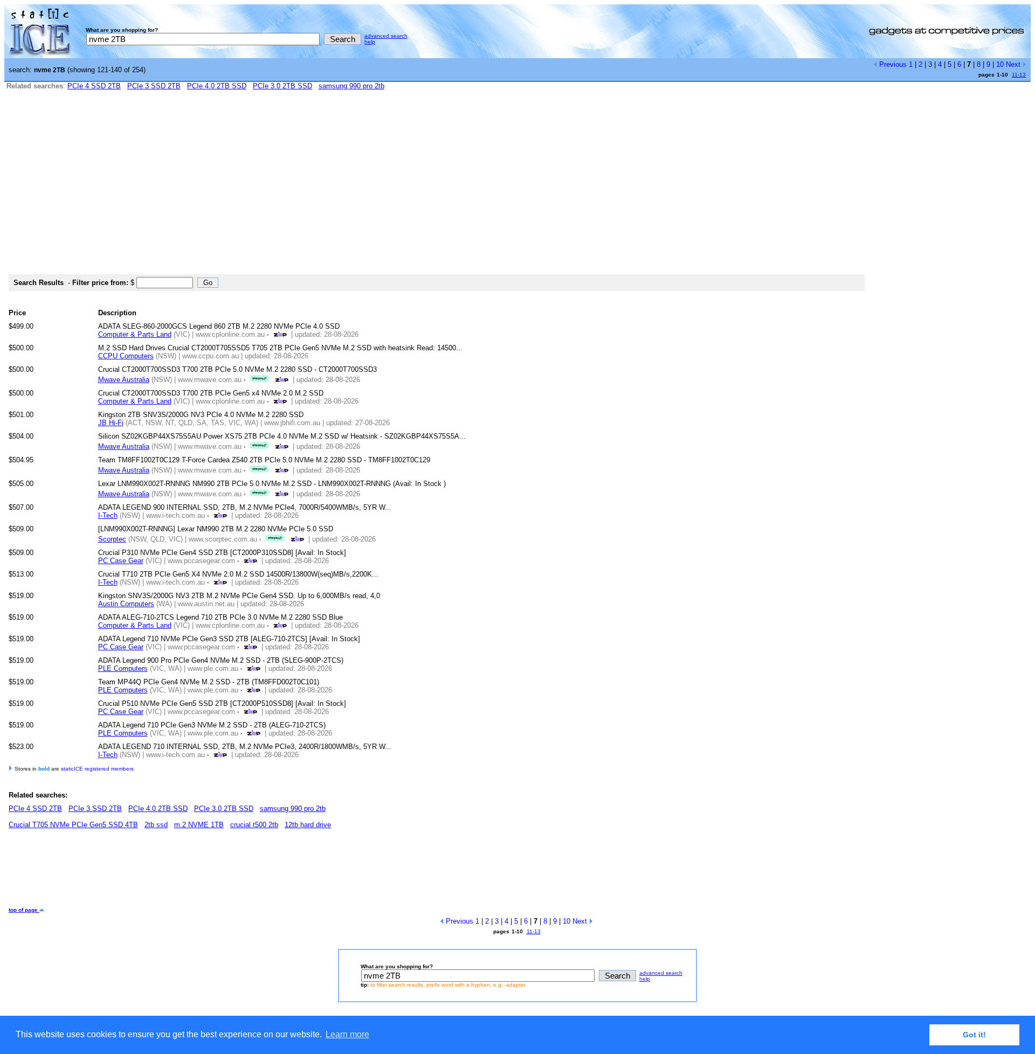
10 (1000, 64)
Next (1014, 64)
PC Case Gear (120, 561)
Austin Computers (126, 604)
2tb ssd (156, 825)
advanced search (386, 36)
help (369, 42)
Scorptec (112, 539)
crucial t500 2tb (254, 825)
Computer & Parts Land (134, 334)
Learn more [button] (347, 1034)
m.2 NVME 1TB (199, 825)
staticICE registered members (97, 769)
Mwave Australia (123, 380)
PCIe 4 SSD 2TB (94, 86)
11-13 (1019, 75)
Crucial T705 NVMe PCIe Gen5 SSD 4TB (73, 825)
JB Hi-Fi (110, 423)
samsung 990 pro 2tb (351, 86)
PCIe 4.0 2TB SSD (216, 86)
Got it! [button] (974, 1034)
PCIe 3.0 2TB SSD (282, 86)
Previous (892, 64)
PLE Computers (123, 668)
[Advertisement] (517, 187)
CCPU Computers (126, 356)
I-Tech (108, 515)
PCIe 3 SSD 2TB (154, 86)
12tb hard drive (308, 825)
